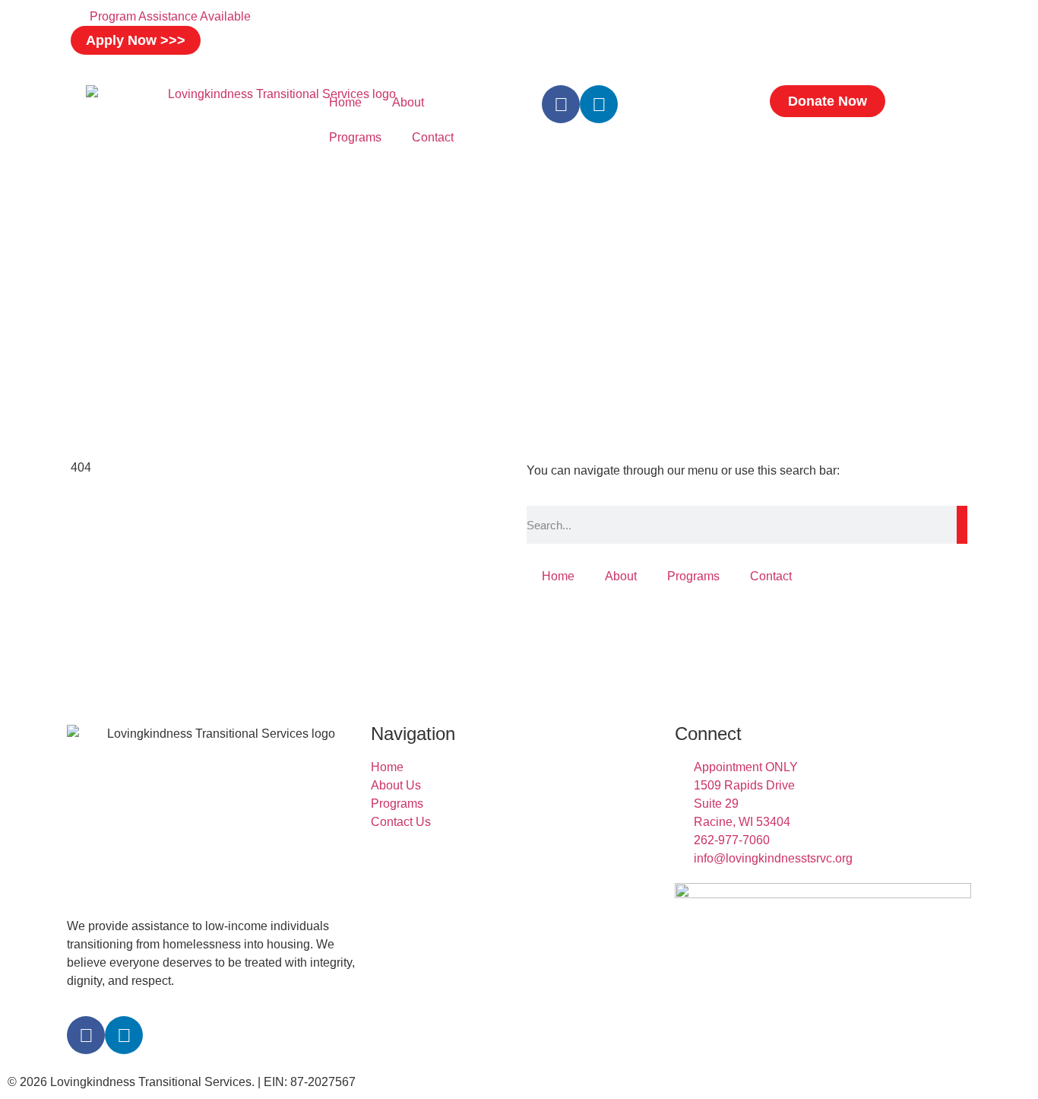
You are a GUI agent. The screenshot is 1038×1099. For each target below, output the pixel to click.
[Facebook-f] (561, 104)
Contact (433, 137)
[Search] (962, 525)
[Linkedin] (599, 104)
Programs (355, 137)
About (408, 102)
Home (345, 102)
